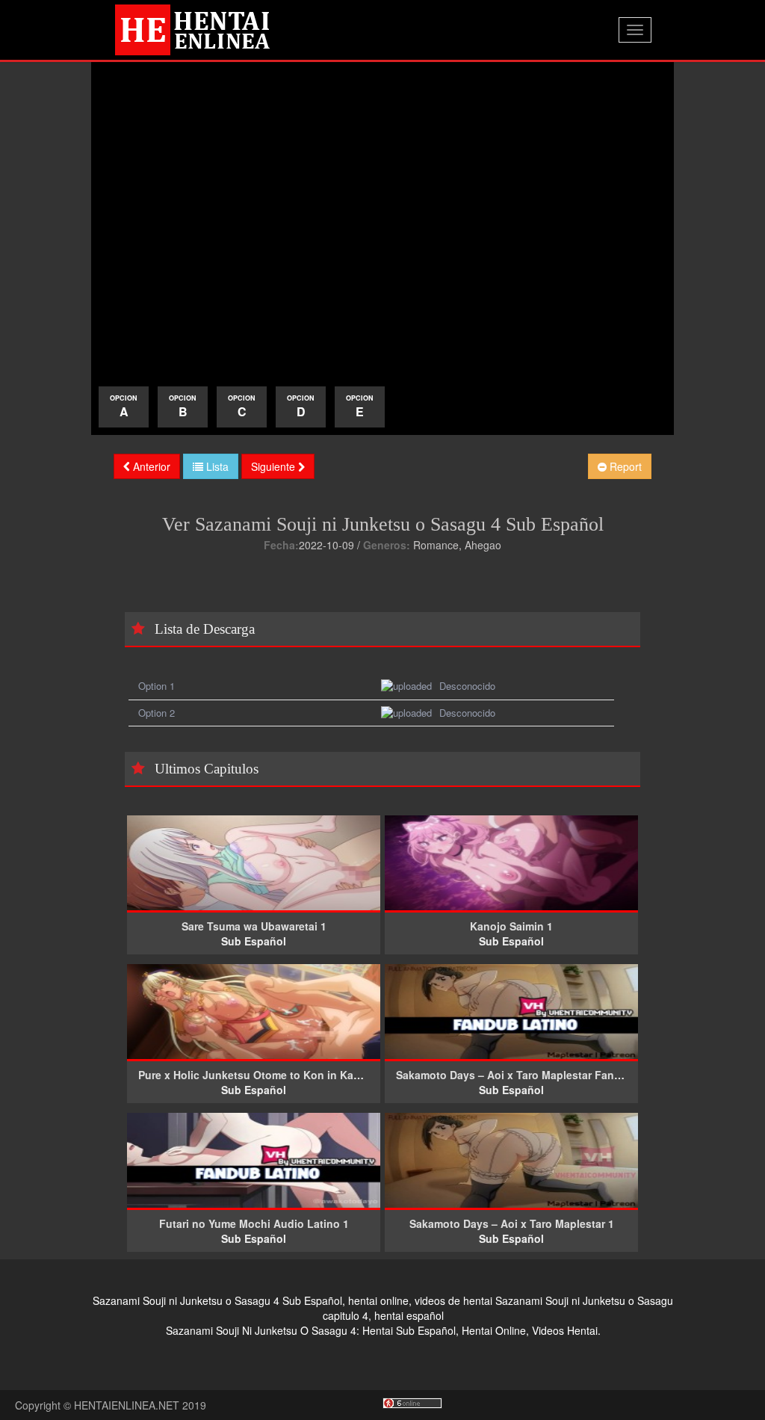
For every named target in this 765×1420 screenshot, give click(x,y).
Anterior (150, 466)
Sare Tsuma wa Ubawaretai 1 (254, 926)
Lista (216, 466)
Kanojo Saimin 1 (511, 926)
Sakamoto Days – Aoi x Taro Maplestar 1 (511, 1223)
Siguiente (274, 466)
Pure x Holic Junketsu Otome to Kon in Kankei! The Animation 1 (301, 1074)
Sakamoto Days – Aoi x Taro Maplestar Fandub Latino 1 (537, 1074)
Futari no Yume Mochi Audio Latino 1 (254, 1223)
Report (624, 466)
